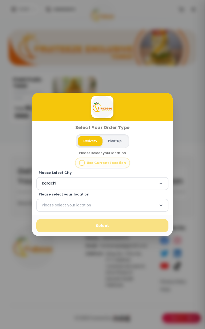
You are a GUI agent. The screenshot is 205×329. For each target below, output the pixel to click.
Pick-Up (115, 141)
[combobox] (42, 184)
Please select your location (64, 194)
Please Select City (55, 173)
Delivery (90, 141)
